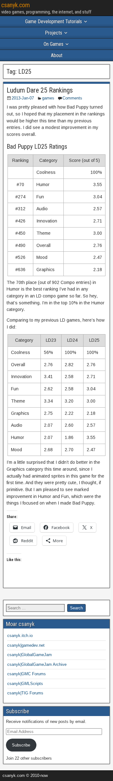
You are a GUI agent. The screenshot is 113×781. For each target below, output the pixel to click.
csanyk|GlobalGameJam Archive (37, 664)
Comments (72, 98)
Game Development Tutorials (53, 21)
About (56, 55)
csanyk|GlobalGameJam (29, 654)
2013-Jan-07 (23, 98)
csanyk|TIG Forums (25, 693)
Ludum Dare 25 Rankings (40, 90)
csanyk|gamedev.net (26, 645)
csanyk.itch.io (20, 635)
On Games (53, 44)
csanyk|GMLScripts (25, 683)
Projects (53, 33)
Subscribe (21, 745)
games (48, 98)
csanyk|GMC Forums (26, 673)
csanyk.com (15, 5)
